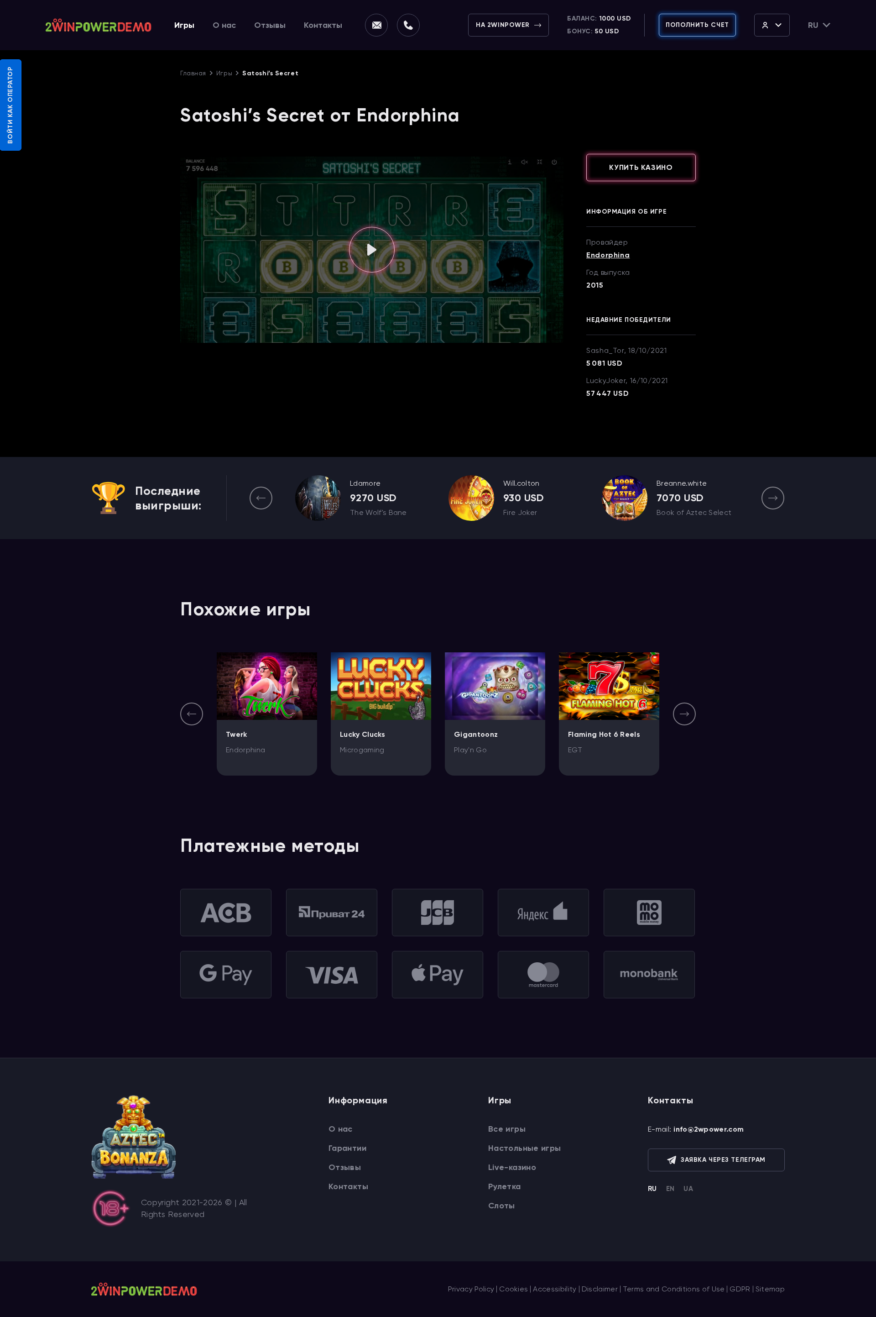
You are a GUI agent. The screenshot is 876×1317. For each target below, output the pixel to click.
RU (652, 1189)
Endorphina (608, 255)
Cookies (513, 1289)
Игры (184, 25)
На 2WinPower (503, 25)
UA (688, 1189)
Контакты (323, 25)
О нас (224, 25)
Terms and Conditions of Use (674, 1289)
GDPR (740, 1289)
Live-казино (512, 1167)
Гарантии (347, 1148)
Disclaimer (600, 1289)
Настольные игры (524, 1148)
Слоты (501, 1206)
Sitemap (770, 1289)
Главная (193, 73)
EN (670, 1189)
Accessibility (554, 1289)
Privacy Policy (471, 1289)
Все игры (507, 1129)
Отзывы (270, 25)
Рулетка (504, 1186)
